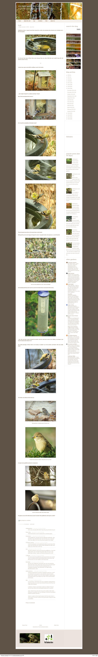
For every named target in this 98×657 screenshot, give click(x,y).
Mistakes (40, 20)
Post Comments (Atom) (43, 626)
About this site (27, 20)
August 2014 (70, 97)
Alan (27, 580)
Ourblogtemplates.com (17, 655)
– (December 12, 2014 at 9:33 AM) (39, 528)
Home (19, 20)
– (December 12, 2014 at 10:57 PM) (34, 549)
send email (32, 524)
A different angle (71, 327)
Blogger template (4, 655)
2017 (69, 82)
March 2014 (70, 107)
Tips (34, 20)
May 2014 (69, 103)
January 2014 (70, 111)
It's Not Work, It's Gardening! (33, 6)
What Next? (70, 336)
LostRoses (28, 555)
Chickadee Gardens (30, 542)
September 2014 (71, 96)
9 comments (26, 524)
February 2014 (70, 109)
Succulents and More (72, 344)
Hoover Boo (28, 532)
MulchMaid (28, 562)
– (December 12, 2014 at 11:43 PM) (37, 555)
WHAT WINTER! (71, 285)
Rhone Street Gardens (73, 326)
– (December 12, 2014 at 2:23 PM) (37, 532)
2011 (69, 117)
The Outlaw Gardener (72, 335)
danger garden (71, 273)
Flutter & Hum (71, 304)
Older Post (56, 625)
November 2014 (70, 92)
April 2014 (69, 105)
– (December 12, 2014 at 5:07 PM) (38, 536)
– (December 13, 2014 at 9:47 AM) (40, 571)
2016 (69, 84)
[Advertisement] (73, 127)
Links (46, 20)
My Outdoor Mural (71, 263)
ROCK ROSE (70, 284)
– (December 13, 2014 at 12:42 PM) (34, 580)
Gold (19, 25)
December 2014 (70, 90)
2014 (69, 88)
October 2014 (70, 94)
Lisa (26, 549)
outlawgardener (29, 528)
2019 (69, 79)
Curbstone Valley (71, 356)
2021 (69, 77)
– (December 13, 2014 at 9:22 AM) (37, 562)
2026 (69, 75)
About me (53, 20)
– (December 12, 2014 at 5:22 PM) (40, 542)
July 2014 (69, 99)
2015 (69, 86)
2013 (69, 113)
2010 (69, 118)
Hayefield (70, 294)
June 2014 (69, 101)
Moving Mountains (72, 357)
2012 (69, 115)
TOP (97, 655)
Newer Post (24, 625)
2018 (69, 80)
